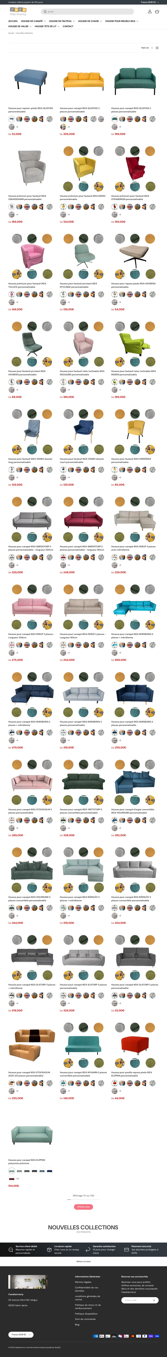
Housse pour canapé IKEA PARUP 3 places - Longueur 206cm (31, 636)
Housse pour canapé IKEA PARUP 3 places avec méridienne (133, 548)
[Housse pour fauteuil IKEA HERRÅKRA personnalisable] (135, 431)
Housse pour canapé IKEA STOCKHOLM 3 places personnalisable (30, 811)
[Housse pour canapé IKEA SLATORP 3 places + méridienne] (32, 957)
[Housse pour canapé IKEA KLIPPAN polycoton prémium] (32, 1132)
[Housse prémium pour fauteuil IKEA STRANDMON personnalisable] (135, 168)
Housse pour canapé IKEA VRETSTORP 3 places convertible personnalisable (81, 811)
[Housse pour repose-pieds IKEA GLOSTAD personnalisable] (32, 80)
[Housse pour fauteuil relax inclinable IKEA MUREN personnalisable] (135, 343)
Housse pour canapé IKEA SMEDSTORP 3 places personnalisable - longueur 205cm (30, 548)
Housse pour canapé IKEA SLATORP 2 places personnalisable (134, 986)
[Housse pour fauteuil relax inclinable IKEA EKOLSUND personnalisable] (83, 343)
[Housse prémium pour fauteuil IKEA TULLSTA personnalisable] (32, 255)
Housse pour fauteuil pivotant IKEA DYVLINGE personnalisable (78, 285)
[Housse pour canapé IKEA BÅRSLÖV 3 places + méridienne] (83, 869)
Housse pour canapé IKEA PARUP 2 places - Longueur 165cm (83, 636)
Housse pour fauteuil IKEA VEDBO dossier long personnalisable (30, 460)
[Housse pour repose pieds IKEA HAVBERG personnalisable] (135, 255)
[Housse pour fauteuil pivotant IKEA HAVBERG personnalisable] (32, 343)
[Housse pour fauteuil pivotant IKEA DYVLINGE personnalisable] (83, 255)
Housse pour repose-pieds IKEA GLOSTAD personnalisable (30, 110)
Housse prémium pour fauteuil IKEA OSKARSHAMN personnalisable (27, 198)
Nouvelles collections (24, 33)
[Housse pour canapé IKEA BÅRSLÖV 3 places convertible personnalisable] (135, 869)
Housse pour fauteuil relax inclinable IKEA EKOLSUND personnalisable (82, 373)
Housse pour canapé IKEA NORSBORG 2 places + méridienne (29, 723)
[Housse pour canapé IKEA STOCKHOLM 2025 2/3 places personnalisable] (32, 1044)
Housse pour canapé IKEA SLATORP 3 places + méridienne (31, 986)
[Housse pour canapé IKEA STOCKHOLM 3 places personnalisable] (32, 781)
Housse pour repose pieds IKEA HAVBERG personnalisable (133, 285)
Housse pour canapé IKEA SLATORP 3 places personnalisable (83, 986)
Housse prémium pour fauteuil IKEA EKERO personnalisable (82, 198)
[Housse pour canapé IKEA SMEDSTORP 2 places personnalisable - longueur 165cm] (83, 518)
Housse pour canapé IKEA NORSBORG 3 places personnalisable (81, 723)
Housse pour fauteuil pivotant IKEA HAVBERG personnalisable (27, 373)
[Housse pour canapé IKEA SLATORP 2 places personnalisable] (135, 957)
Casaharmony (19, 1347)
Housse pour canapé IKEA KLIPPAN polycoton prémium (26, 1162)
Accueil (11, 33)
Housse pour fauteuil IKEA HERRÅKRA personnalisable (131, 460)
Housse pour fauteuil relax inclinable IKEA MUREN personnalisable (133, 373)
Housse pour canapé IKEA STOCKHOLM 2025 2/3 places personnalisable (29, 1074)
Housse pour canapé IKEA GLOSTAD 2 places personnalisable (131, 110)
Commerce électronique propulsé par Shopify (43, 1347)
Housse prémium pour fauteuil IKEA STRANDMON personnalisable (130, 198)
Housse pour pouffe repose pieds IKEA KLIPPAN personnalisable (131, 1074)
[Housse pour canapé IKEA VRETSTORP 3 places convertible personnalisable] (83, 781)
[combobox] (87, 12)
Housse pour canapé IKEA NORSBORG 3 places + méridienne (132, 636)
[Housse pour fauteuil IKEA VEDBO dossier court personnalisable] (83, 431)
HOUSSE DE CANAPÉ (32, 21)
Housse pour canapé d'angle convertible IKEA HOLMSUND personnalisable (132, 811)
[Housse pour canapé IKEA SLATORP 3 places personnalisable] (83, 957)
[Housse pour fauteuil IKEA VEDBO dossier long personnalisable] (32, 431)
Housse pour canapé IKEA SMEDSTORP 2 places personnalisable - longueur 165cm (82, 548)
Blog (77, 1324)
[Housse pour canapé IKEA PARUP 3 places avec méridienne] (135, 518)
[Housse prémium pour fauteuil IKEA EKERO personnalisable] (83, 168)
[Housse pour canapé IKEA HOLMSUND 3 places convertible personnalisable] (32, 869)
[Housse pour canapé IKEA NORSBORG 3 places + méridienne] (135, 606)
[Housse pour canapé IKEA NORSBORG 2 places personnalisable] (135, 694)
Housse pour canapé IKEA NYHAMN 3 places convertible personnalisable (83, 1074)
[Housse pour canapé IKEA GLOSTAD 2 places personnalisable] (135, 80)
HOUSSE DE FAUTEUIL (60, 21)
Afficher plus (83, 1207)
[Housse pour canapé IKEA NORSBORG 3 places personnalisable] (83, 694)
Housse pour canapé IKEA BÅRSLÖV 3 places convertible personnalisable (131, 899)
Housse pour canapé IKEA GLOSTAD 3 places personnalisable (80, 110)
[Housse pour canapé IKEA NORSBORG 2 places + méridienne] (32, 694)
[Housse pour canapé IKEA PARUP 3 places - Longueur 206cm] (32, 606)
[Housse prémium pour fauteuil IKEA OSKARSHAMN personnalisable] (32, 168)
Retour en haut (84, 1261)
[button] (157, 11)
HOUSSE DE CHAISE (88, 21)
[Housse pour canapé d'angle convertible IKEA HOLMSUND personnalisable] (135, 781)
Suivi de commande (85, 1319)
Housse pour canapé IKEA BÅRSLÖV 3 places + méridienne (80, 899)
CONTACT (68, 26)
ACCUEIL (13, 21)
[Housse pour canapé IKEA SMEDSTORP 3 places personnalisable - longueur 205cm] (32, 518)
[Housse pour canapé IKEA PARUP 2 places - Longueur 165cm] (83, 606)
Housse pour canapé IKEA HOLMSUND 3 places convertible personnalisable (29, 899)
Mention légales (83, 1282)
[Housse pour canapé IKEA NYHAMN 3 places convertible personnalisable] (83, 1044)
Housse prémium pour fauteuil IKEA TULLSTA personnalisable (27, 285)
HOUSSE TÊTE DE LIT (45, 26)
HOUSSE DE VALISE (18, 26)
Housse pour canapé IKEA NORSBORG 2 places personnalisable (132, 723)
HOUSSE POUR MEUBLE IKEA (120, 21)
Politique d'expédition (86, 1313)
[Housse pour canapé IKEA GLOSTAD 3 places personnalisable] (83, 80)
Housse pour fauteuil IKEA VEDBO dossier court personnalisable (82, 460)
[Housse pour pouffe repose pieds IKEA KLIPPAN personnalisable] (135, 1044)
